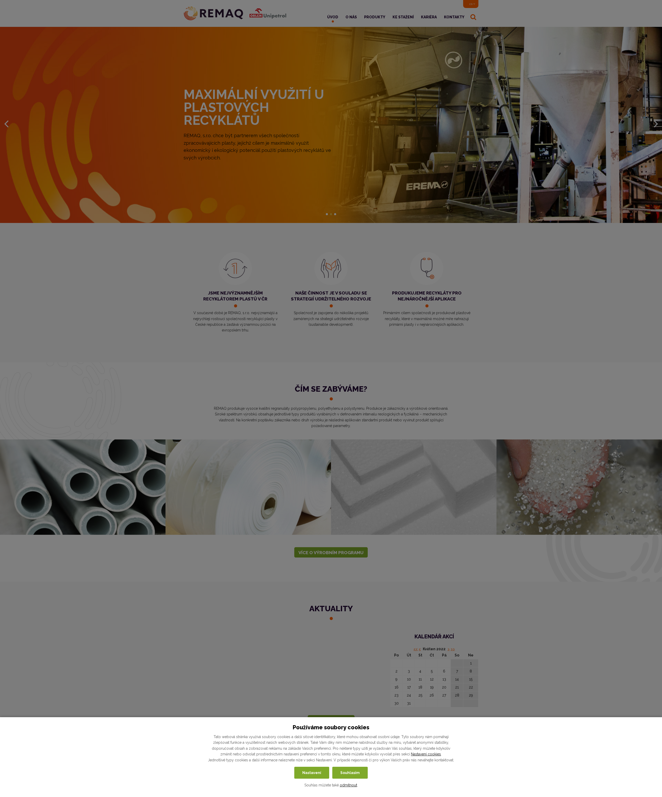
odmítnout (348, 785)
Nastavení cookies (426, 754)
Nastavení (311, 773)
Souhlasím (350, 773)
